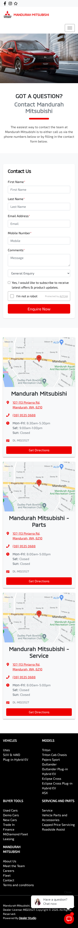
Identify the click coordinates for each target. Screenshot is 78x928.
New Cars (10, 820)
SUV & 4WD (11, 755)
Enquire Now (39, 308)
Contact (8, 880)
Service (47, 810)
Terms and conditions (18, 885)
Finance (8, 829)
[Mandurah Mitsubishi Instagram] (11, 3)
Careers (8, 870)
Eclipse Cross (51, 778)
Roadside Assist (53, 829)
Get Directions (39, 450)
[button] (70, 28)
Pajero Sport (51, 759)
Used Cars (10, 810)
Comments (16, 250)
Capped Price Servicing (58, 824)
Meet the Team (14, 866)
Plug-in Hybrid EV (15, 759)
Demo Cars (11, 815)
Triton (46, 750)
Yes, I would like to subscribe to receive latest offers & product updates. (40, 285)
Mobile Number (20, 233)
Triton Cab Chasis (54, 755)
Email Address (19, 216)
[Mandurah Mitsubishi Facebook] (5, 3)
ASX (45, 793)
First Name (16, 182)
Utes (6, 750)
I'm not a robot (26, 296)
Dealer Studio (27, 918)
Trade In (9, 824)
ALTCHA (64, 296)
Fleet (7, 875)
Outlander (49, 764)
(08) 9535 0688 (24, 415)
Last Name (16, 199)
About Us (9, 861)
